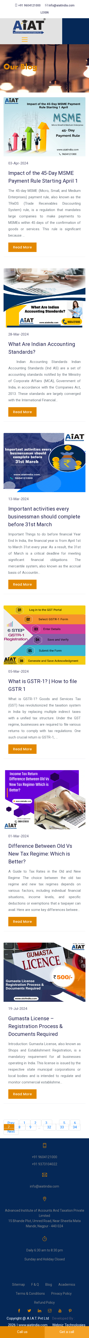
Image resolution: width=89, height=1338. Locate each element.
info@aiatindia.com (61, 5)
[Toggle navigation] (24, 39)
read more (22, 247)
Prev (11, 1123)
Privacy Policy (61, 1293)
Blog (48, 1284)
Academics (66, 1284)
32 (49, 1127)
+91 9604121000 (29, 5)
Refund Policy (44, 1302)
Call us (22, 1332)
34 (75, 1127)
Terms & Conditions (30, 1293)
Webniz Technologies (68, 1325)
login (45, 12)
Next (11, 1131)
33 (62, 1127)
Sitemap (18, 1284)
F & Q (35, 1284)
